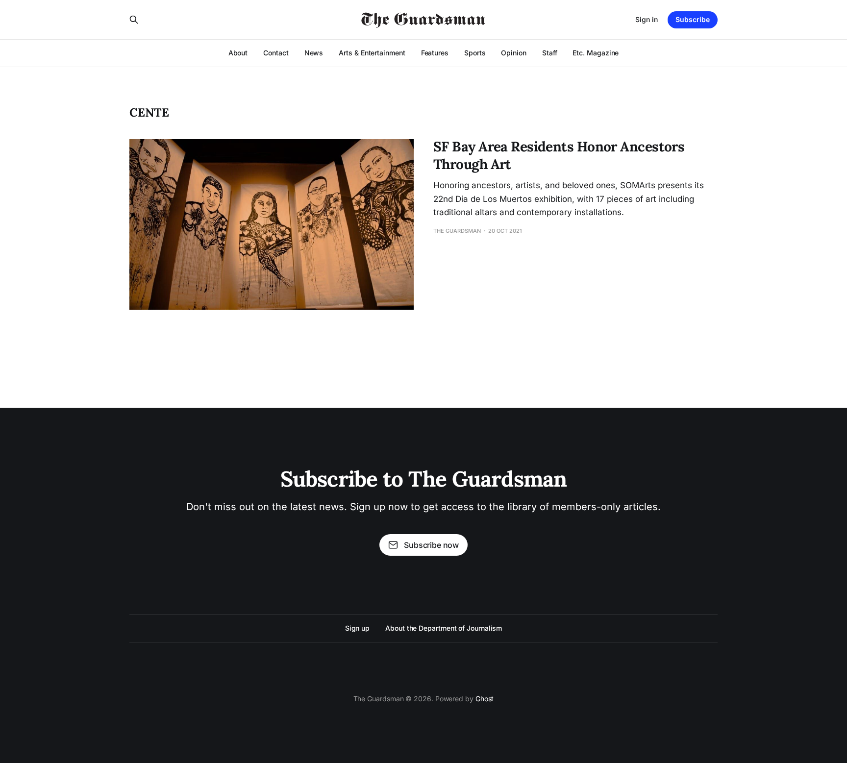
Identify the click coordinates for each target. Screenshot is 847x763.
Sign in (646, 19)
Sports (475, 53)
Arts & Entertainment (372, 53)
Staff (549, 53)
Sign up (357, 628)
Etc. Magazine (596, 53)
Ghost (484, 698)
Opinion (513, 53)
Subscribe (692, 19)
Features (434, 53)
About (238, 53)
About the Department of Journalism (443, 628)
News (314, 53)
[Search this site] (133, 19)
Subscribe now (431, 545)
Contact (275, 53)
